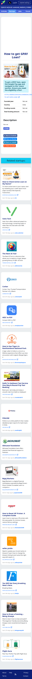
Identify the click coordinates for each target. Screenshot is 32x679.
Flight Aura (7, 651)
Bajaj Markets (8, 478)
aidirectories (18, 266)
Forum (28, 11)
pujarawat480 (18, 492)
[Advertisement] (16, 35)
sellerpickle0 (18, 562)
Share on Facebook (11, 135)
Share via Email (10, 146)
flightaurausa (19, 659)
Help (10, 673)
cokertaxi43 (18, 296)
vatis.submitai (19, 233)
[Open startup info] (11, 174)
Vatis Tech (6, 219)
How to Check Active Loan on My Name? (14, 183)
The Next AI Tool (9, 253)
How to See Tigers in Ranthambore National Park (14, 347)
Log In (15, 3)
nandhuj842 (18, 430)
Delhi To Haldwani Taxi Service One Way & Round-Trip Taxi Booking (15, 385)
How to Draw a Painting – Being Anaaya (13, 615)
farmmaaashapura (20, 362)
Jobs (20, 11)
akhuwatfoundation (21, 458)
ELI (16, 198)
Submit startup (25, 3)
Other (6, 128)
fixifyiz (17, 593)
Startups (12, 11)
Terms (4, 676)
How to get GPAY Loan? (16, 55)
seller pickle (7, 548)
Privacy (26, 673)
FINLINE (5, 418)
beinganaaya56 (19, 630)
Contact (25, 676)
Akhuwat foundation (11, 445)
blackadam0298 (19, 527)
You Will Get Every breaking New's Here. (14, 584)
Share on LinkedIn (11, 142)
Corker (5, 286)
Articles (4, 11)
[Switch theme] (10, 2)
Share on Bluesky (11, 139)
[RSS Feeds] (15, 674)
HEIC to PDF (7, 317)
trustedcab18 (19, 397)
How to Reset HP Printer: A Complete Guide (13, 514)
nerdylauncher (19, 325)
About (4, 673)
